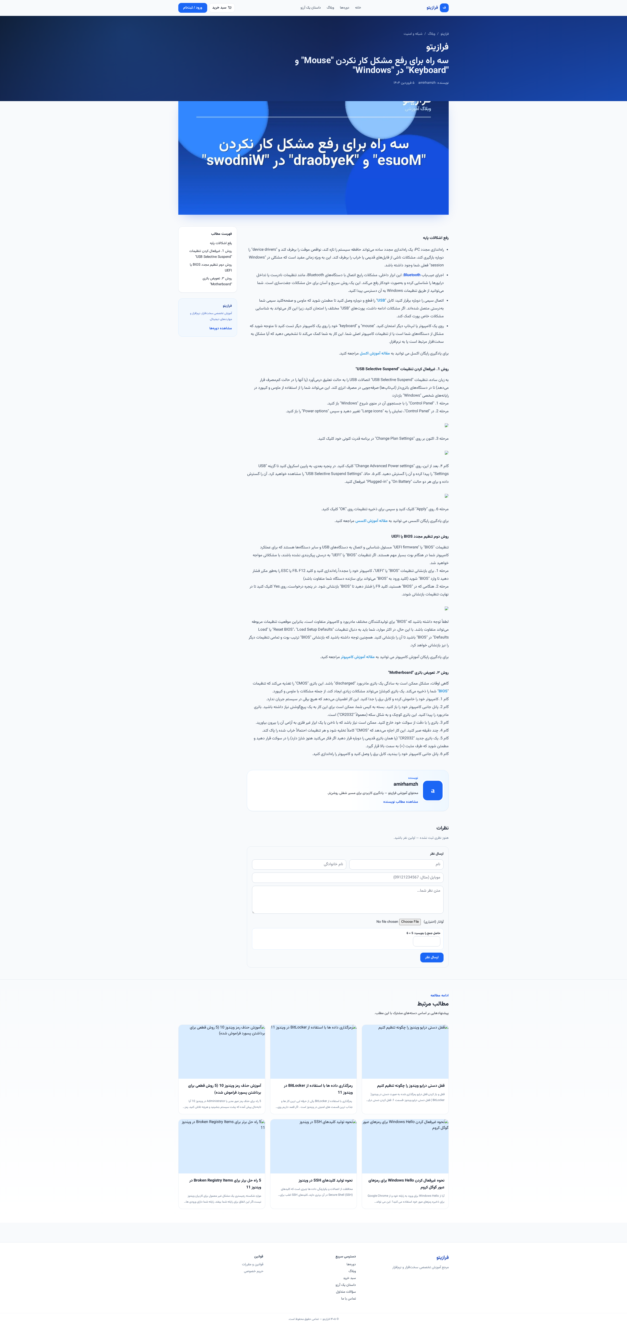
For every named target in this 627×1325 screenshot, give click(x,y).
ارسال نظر (432, 957)
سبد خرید (349, 1278)
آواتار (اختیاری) (434, 922)
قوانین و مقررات (252, 1264)
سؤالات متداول (346, 1292)
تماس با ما (348, 1298)
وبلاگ (330, 7)
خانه (358, 7)
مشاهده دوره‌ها (220, 328)
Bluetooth (412, 275)
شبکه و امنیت (413, 34)
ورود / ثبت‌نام (192, 8)
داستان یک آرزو (311, 7)
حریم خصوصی (253, 1271)
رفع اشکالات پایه (221, 243)
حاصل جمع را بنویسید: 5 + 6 (423, 933)
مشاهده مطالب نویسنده (400, 802)
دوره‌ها (344, 7)
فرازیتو (445, 34)
